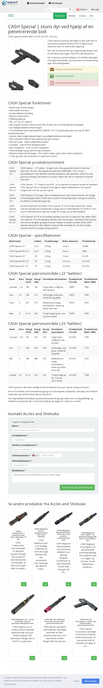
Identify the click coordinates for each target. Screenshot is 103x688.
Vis (24, 584)
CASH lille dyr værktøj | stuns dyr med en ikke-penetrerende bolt (54, 621)
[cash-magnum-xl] (22, 604)
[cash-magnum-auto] (41, 518)
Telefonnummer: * (21, 455)
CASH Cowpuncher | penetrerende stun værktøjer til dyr (18, 535)
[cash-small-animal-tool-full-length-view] (55, 604)
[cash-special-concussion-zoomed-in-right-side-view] (85, 604)
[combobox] (35, 455)
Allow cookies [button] (91, 681)
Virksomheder (37, 3)
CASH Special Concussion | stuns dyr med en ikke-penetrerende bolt (85, 622)
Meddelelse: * (19, 470)
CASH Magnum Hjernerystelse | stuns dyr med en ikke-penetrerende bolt (63, 535)
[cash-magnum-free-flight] (87, 520)
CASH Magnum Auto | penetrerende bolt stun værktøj (41, 533)
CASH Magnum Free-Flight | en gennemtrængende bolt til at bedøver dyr (88, 537)
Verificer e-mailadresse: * (25, 445)
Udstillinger (57, 3)
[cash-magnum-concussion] (63, 518)
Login (96, 9)
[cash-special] (26, 57)
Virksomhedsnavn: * (22, 461)
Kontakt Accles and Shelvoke (77, 487)
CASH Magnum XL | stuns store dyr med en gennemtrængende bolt (22, 621)
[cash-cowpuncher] (18, 519)
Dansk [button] (83, 9)
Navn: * (15, 426)
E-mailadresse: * (20, 435)
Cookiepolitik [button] (10, 684)
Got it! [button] (76, 681)
